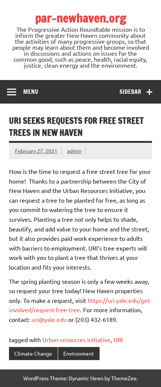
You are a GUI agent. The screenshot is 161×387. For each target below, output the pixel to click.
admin (74, 150)
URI (118, 339)
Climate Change (33, 353)
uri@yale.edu (49, 319)
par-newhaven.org (80, 18)
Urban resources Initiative (76, 339)
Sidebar (130, 91)
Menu (30, 91)
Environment (78, 353)
